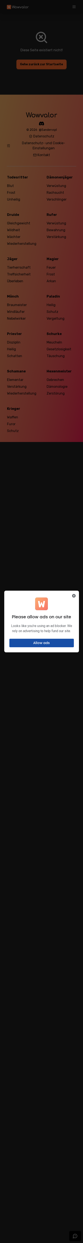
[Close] (74, 596)
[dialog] (41, 621)
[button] (41, 643)
